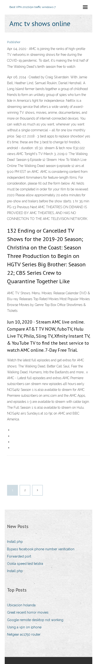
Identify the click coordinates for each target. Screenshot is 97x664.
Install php (15, 541)
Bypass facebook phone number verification (40, 549)
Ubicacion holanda (21, 605)
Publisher (13, 42)
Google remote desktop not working (35, 620)
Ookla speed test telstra (25, 564)
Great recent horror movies (27, 612)
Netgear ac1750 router (23, 634)
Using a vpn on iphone (24, 627)
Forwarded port (19, 556)
